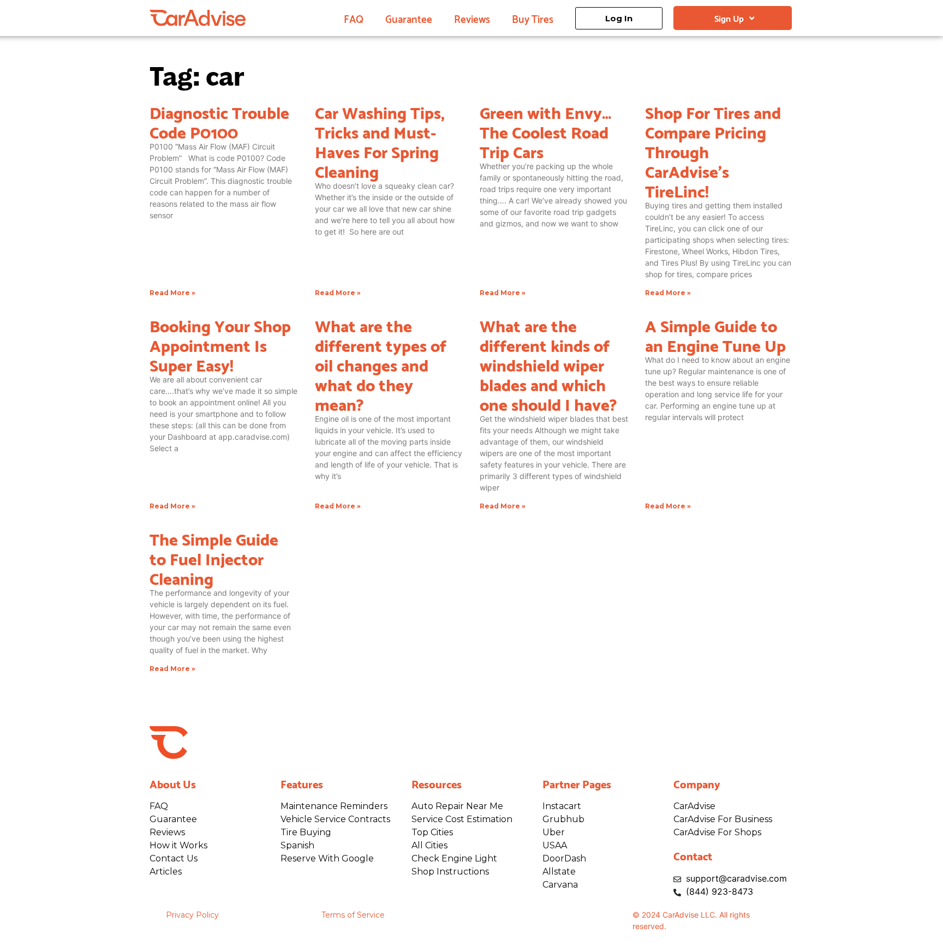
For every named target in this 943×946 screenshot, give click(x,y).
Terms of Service (353, 915)
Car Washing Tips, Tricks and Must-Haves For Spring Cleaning (380, 140)
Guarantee (408, 18)
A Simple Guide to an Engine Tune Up (715, 334)
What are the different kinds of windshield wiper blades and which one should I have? (548, 363)
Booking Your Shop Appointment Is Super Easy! (220, 344)
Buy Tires (532, 18)
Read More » (172, 293)
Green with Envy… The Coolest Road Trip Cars (545, 131)
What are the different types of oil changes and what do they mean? (380, 363)
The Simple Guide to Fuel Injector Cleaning (214, 557)
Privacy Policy (192, 915)
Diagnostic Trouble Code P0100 (219, 121)
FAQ (353, 18)
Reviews (472, 18)
